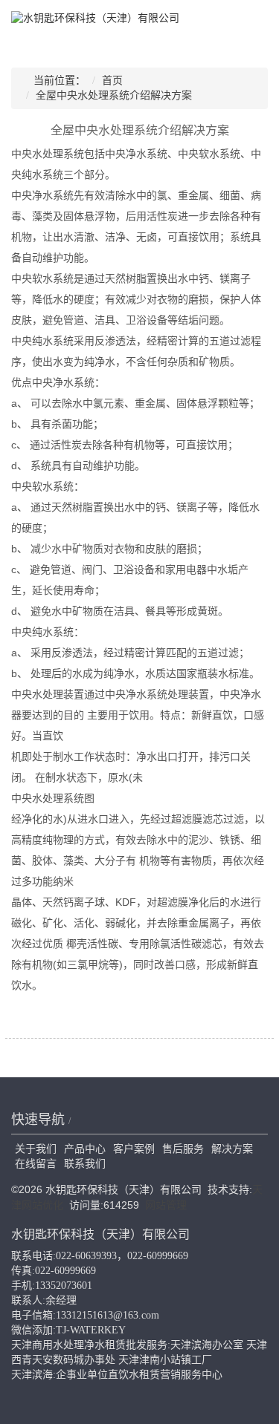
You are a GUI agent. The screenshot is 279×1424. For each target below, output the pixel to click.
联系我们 (85, 1163)
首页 (112, 80)
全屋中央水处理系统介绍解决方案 (114, 95)
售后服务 (183, 1148)
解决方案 (232, 1148)
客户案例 (134, 1148)
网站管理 (166, 1205)
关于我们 (36, 1148)
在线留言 (36, 1163)
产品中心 (85, 1148)
